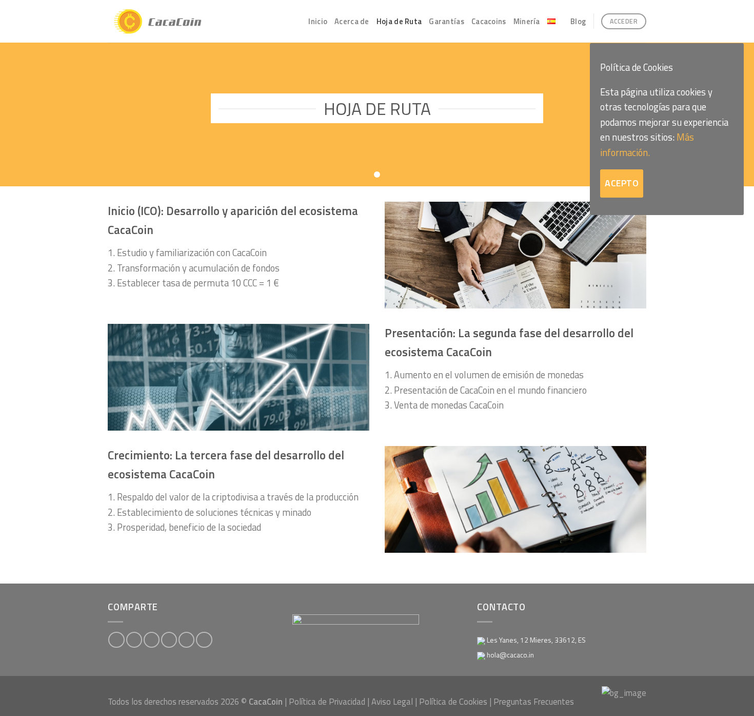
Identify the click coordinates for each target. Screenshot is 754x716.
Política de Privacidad (327, 701)
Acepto (622, 183)
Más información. (647, 144)
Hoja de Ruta (399, 21)
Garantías (446, 21)
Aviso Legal (392, 701)
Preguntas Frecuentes (533, 701)
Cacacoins (488, 21)
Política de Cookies (453, 701)
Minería (526, 21)
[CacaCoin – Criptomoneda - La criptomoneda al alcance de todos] (165, 21)
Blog (578, 21)
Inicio (317, 21)
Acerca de (351, 21)
